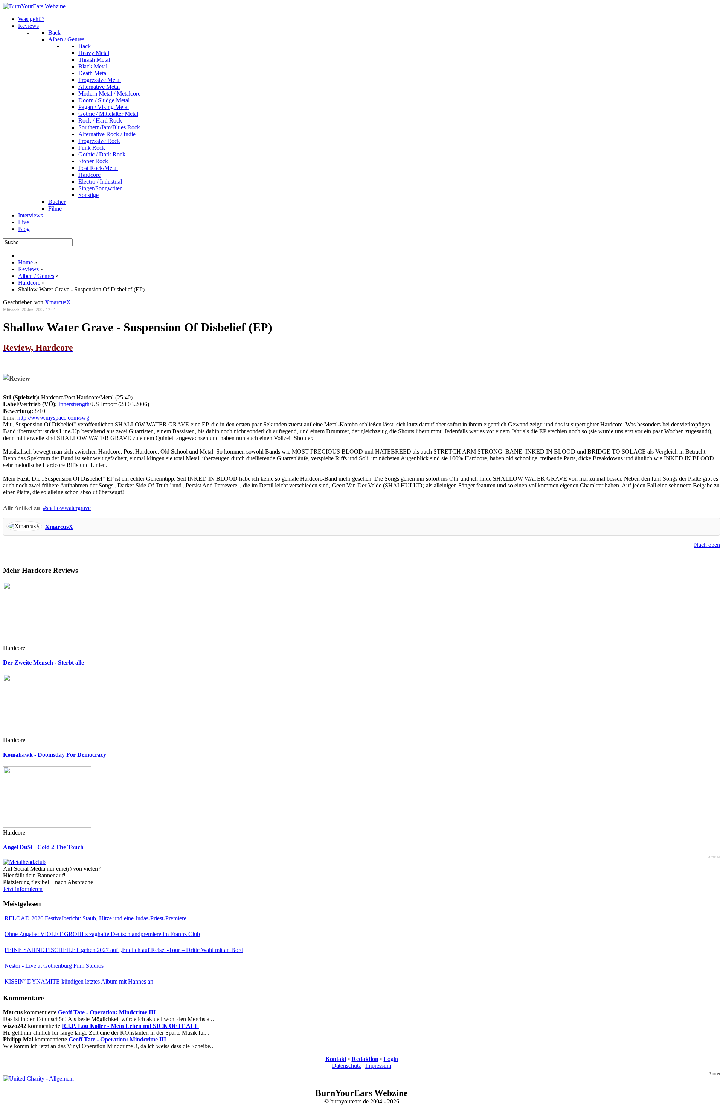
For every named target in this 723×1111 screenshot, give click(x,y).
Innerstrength (74, 404)
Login (391, 1059)
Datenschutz (346, 1065)
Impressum (378, 1065)
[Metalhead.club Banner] (24, 862)
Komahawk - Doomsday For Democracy (54, 754)
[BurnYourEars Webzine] (34, 6)
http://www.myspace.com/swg (53, 417)
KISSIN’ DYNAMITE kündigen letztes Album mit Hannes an (79, 981)
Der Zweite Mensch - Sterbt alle (43, 662)
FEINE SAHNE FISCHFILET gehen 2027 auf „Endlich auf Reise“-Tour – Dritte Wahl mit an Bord (124, 950)
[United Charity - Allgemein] (38, 1078)
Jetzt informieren (23, 889)
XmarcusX (59, 527)
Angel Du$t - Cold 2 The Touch (43, 847)
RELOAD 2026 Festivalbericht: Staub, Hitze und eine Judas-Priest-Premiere (95, 918)
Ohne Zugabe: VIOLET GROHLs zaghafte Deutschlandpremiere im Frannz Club (102, 934)
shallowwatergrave (68, 508)
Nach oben (707, 545)
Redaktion (365, 1059)
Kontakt (335, 1059)
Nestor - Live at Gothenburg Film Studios (54, 965)
